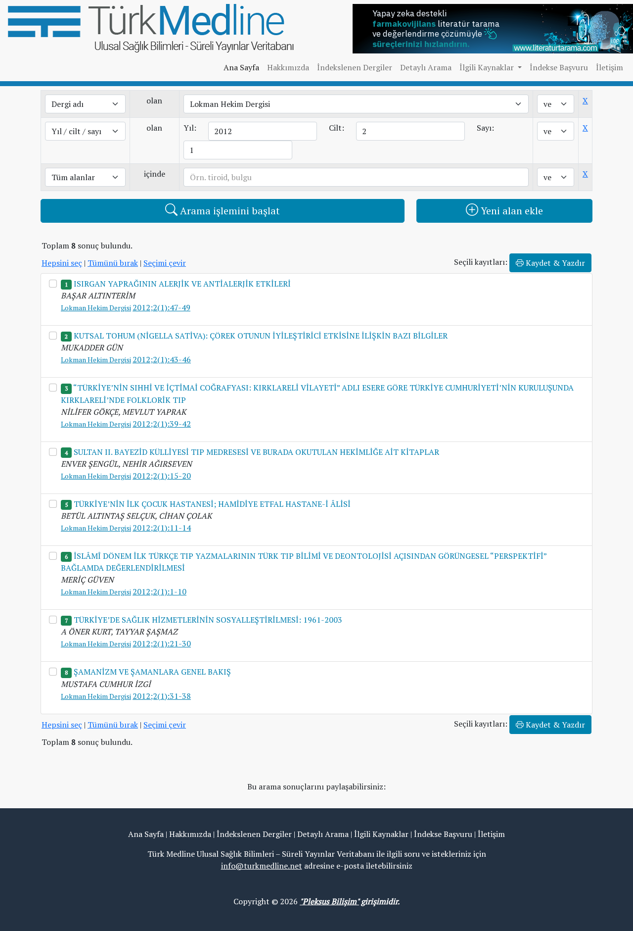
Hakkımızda (288, 67)
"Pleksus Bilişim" (329, 901)
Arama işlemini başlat (229, 210)
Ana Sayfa (241, 67)
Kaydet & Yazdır (554, 262)
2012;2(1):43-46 (162, 359)
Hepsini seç (62, 262)
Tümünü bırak (113, 262)
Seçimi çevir (164, 262)
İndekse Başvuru (559, 67)
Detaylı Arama (426, 67)
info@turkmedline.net (261, 865)
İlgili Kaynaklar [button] (487, 67)
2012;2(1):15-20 (162, 475)
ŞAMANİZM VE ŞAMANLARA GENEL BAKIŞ (152, 671)
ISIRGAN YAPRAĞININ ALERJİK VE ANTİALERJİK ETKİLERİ (182, 283)
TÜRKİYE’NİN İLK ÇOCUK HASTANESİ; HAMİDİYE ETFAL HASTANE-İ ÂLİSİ (212, 503)
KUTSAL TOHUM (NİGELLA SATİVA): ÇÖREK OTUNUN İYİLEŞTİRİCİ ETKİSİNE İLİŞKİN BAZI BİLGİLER (261, 335)
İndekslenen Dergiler (354, 67)
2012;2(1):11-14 (162, 527)
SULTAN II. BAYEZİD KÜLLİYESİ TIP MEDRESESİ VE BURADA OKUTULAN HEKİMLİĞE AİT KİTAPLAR (256, 451)
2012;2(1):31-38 (162, 695)
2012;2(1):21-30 (162, 643)
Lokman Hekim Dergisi (96, 307)
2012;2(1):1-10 (159, 591)
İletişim (609, 67)
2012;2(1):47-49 (161, 307)
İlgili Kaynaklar (381, 834)
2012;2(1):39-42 (162, 423)
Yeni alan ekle (510, 210)
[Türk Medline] (151, 27)
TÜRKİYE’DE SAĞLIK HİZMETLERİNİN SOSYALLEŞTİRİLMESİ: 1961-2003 (208, 619)
